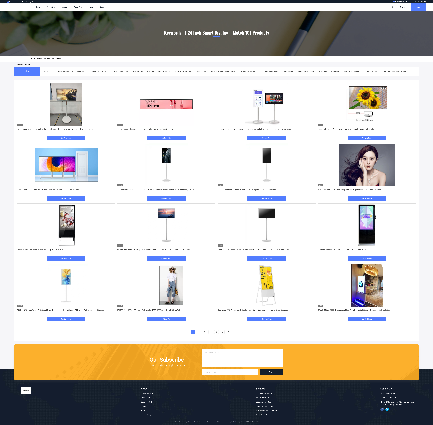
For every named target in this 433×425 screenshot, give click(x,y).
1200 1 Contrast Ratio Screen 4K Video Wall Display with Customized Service (48, 190)
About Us (77, 7)
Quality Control (146, 402)
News (91, 7)
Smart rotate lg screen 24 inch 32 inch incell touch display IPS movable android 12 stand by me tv (56, 129)
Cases (102, 7)
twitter (387, 409)
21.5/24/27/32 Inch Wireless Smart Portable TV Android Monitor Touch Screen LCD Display (254, 129)
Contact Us (145, 406)
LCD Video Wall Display (264, 393)
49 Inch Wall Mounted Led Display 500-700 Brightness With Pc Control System (349, 190)
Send (271, 372)
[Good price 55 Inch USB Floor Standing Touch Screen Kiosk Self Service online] (367, 225)
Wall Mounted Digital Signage (266, 410)
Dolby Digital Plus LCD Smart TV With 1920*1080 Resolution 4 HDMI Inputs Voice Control (253, 250)
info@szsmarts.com (401, 1)
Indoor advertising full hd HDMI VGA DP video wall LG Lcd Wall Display (346, 129)
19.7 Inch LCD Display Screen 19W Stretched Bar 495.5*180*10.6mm (145, 129)
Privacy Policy (146, 415)
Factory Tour (145, 398)
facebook (382, 409)
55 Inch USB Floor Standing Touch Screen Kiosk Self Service (342, 250)
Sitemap (144, 410)
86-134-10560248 (420, 1)
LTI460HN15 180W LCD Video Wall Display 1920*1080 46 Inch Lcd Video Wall (148, 310)
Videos (64, 7)
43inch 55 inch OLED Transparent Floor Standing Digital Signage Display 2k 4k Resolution (354, 310)
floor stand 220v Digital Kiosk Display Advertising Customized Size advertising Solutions (253, 310)
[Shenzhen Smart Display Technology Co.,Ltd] (14, 7)
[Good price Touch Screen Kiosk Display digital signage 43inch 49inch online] (66, 225)
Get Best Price (66, 138)
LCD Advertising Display (264, 402)
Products (50, 7)
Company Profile (147, 393)
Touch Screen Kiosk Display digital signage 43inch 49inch (40, 250)
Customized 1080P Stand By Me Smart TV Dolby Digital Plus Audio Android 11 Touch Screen (154, 250)
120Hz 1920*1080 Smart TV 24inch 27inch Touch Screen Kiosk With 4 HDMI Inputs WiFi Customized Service (60, 310)
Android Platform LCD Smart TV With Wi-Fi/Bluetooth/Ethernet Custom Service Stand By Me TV (155, 190)
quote (418, 7)
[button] (53, 71)
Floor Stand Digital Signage (266, 406)
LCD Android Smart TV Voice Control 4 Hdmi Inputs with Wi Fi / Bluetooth (247, 190)
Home (38, 7)
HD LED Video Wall (262, 398)
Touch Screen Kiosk (263, 415)
